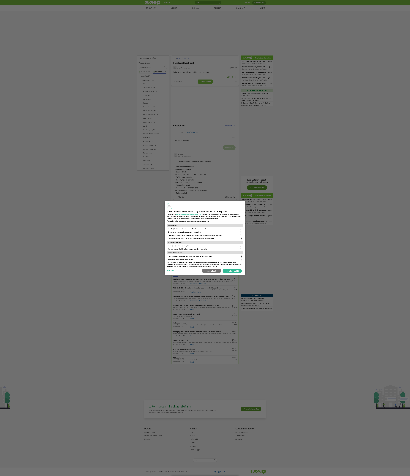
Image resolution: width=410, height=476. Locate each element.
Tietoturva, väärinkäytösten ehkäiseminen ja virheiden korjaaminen (190, 256)
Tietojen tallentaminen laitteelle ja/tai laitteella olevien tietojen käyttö (191, 238)
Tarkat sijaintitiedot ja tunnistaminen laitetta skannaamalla (187, 229)
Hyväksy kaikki (232, 271)
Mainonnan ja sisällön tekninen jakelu (180, 259)
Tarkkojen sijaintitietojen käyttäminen (180, 246)
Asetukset (211, 271)
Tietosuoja (170, 271)
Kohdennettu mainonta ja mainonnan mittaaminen (184, 232)
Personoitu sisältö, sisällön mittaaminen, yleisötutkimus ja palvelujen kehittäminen (195, 235)
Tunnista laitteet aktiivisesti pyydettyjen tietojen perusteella (187, 249)
